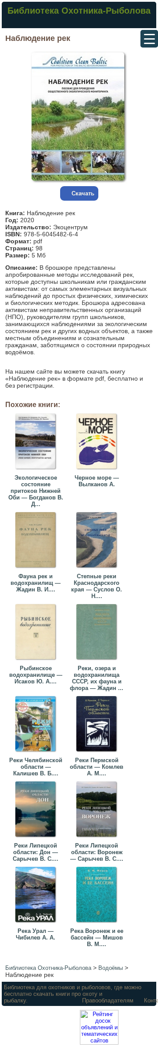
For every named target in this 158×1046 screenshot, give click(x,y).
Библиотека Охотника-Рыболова (79, 10)
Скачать (83, 193)
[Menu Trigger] (149, 39)
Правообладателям (107, 1000)
